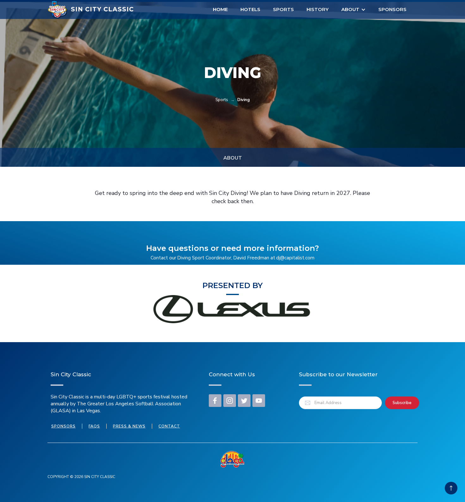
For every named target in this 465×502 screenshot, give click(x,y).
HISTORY (318, 9)
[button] (353, 9)
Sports (283, 9)
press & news (129, 426)
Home (220, 9)
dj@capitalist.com (295, 258)
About (350, 9)
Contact (169, 426)
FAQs (94, 426)
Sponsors (392, 9)
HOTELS (250, 9)
